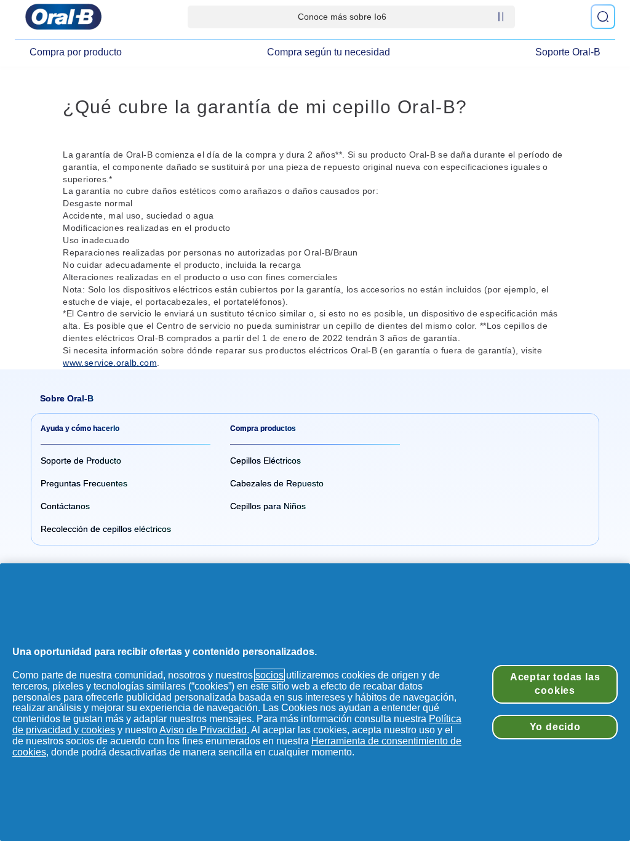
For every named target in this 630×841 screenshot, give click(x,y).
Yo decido (555, 727)
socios (269, 675)
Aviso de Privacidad (203, 730)
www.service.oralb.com (109, 363)
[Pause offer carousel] (501, 17)
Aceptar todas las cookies (555, 684)
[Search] (603, 16)
